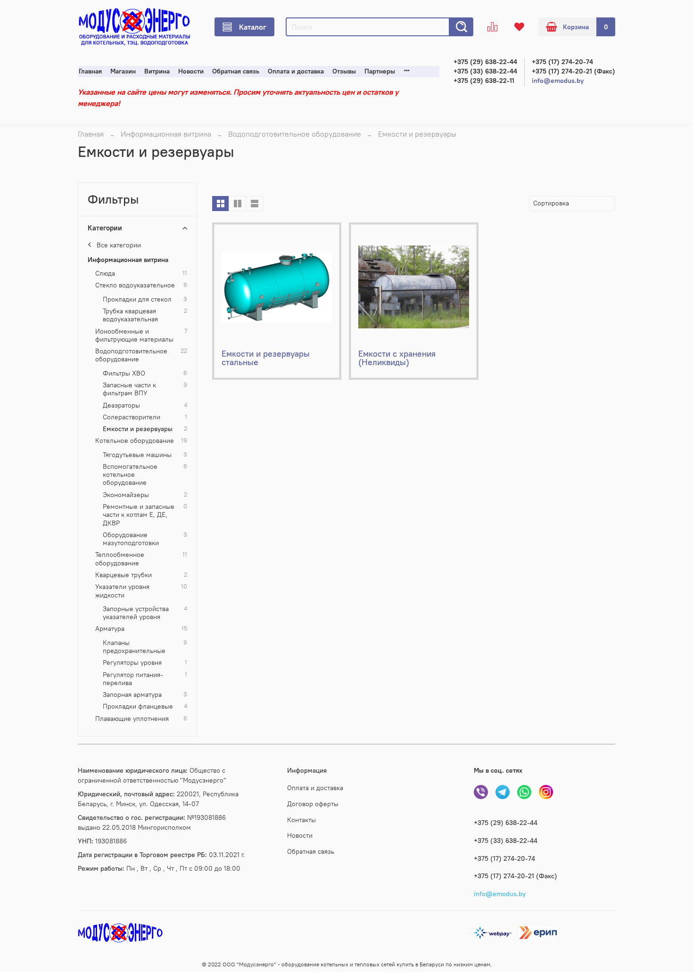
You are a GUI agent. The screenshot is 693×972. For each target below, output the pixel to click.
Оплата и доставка (296, 71)
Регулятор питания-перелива (133, 679)
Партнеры (379, 71)
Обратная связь (235, 71)
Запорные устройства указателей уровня (136, 613)
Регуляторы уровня (132, 663)
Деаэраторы (121, 405)
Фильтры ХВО (124, 373)
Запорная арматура (132, 695)
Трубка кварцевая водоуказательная (130, 315)
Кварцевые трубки (123, 575)
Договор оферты (312, 804)
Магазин (123, 71)
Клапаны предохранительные (134, 647)
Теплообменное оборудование (119, 559)
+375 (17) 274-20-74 (562, 62)
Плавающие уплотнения (132, 719)
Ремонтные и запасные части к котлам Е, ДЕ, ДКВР (138, 515)
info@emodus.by (558, 81)
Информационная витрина (166, 134)
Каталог (252, 27)
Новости (191, 71)
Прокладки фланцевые (138, 706)
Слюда (105, 274)
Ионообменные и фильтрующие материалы (134, 335)
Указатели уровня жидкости (122, 591)
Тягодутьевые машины (137, 455)
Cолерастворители (131, 417)
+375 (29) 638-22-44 (485, 62)
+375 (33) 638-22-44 (485, 71)
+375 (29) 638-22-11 (484, 81)
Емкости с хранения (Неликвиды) (397, 358)
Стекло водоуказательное (135, 285)
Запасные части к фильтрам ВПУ (129, 389)
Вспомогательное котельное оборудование (130, 475)
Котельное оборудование (134, 441)
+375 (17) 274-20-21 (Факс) (573, 71)
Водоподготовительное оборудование (294, 134)
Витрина (157, 71)
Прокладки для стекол (137, 299)
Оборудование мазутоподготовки (131, 539)
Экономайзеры (126, 495)
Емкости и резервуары (138, 429)
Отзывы (344, 71)
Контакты (301, 820)
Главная (90, 71)
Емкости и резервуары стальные (266, 358)
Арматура (109, 629)
